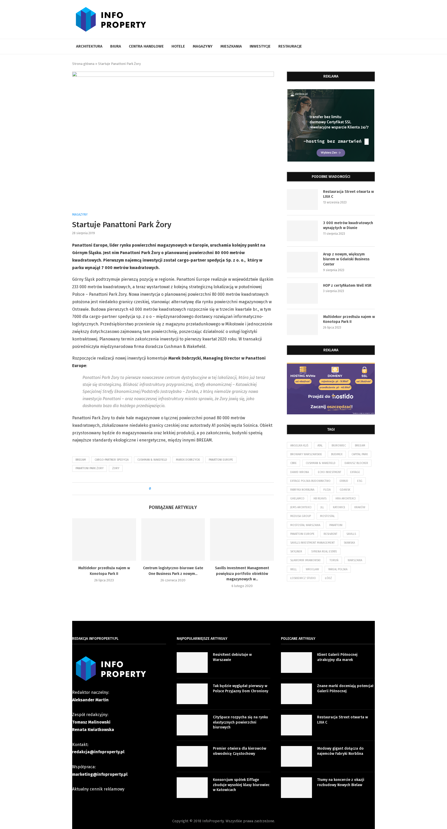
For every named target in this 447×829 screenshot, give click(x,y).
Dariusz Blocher (356, 463)
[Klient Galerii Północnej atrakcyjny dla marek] (296, 662)
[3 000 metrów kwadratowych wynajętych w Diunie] (302, 230)
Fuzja (327, 489)
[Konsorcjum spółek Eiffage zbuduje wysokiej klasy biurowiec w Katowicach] (192, 787)
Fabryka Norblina (302, 489)
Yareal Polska (337, 569)
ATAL (320, 445)
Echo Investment (329, 472)
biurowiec (339, 445)
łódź (328, 578)
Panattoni (335, 525)
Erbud (344, 481)
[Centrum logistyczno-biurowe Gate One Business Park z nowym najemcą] (173, 539)
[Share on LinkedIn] (169, 488)
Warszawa (355, 560)
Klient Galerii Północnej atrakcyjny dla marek (337, 657)
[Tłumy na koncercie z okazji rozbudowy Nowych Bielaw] (296, 787)
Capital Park (360, 454)
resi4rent (330, 534)
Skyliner (296, 551)
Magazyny (203, 46)
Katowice (339, 507)
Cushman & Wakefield (152, 459)
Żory (115, 468)
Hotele (178, 46)
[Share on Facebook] (159, 488)
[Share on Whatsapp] (174, 488)
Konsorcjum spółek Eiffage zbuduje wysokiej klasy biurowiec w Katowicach (241, 785)
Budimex (336, 454)
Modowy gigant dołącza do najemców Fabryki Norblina (340, 751)
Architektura (89, 46)
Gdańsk (345, 489)
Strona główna (83, 64)
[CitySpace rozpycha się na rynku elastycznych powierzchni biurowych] (192, 725)
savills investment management (312, 542)
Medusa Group (300, 516)
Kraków (359, 507)
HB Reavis (320, 498)
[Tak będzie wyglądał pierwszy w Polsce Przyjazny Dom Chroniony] (192, 693)
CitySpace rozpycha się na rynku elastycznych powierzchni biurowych (240, 722)
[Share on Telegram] (178, 488)
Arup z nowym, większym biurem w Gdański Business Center (346, 259)
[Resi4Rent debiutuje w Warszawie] (192, 662)
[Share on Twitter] (164, 488)
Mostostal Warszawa (305, 525)
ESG (359, 481)
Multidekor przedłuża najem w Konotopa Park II (349, 319)
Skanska (349, 542)
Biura (115, 46)
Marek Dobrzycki (188, 459)
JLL (322, 507)
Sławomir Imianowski (305, 560)
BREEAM (81, 459)
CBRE (293, 463)
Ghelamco (297, 498)
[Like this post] (153, 488)
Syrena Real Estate (324, 551)
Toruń (334, 560)
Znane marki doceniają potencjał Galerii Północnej (345, 688)
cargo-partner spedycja (112, 459)
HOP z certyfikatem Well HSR (347, 285)
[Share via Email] (193, 488)
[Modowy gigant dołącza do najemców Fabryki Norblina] (296, 756)
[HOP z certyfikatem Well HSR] (302, 293)
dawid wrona (299, 472)
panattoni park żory (89, 468)
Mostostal (327, 516)
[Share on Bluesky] (188, 488)
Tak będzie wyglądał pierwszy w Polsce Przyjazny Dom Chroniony (240, 688)
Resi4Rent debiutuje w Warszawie (232, 657)
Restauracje (290, 46)
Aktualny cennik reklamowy (98, 789)
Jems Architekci (300, 507)
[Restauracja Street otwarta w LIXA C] (302, 199)
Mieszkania (231, 46)
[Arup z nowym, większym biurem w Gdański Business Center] (302, 262)
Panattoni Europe (221, 459)
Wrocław (312, 569)
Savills (351, 534)
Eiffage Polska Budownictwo (310, 481)
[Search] (372, 46)
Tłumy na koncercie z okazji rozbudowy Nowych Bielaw (340, 782)
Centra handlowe (146, 46)
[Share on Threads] (183, 488)
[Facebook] (364, 46)
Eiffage (355, 472)
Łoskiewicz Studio (303, 578)
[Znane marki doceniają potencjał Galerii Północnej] (296, 693)
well (293, 569)
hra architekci (346, 498)
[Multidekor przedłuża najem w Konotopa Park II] (104, 539)
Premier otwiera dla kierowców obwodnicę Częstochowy (239, 751)
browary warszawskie (306, 454)
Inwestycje (260, 46)
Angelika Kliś (299, 445)
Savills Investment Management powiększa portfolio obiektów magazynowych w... (242, 573)
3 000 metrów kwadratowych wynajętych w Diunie (348, 225)
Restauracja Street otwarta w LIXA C (348, 194)
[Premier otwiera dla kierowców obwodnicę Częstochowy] (192, 756)
